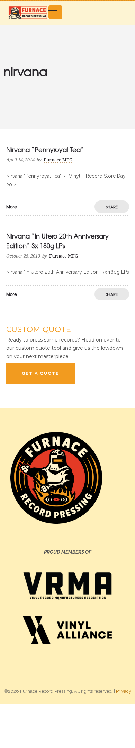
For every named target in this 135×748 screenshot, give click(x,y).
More (11, 207)
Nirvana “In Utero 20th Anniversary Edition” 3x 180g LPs (57, 241)
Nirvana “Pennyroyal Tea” (45, 149)
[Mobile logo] (67, 725)
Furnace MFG (58, 159)
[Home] (27, 12)
